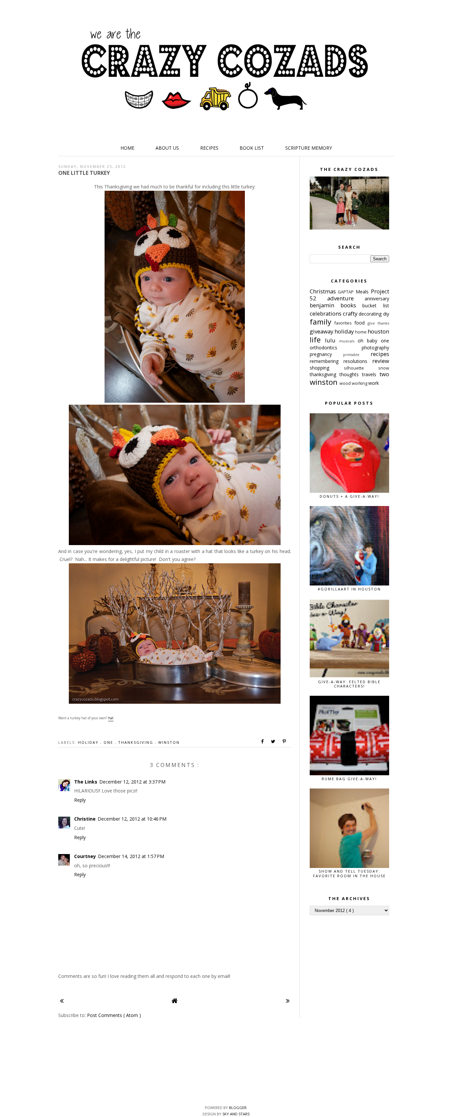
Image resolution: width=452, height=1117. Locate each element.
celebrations (326, 313)
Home (127, 148)
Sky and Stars (235, 1113)
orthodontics (336, 347)
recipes (380, 354)
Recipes (209, 148)
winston (169, 742)
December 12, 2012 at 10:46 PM (132, 819)
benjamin (325, 305)
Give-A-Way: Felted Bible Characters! (349, 683)
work (373, 383)
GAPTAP (347, 292)
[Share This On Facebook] (262, 741)
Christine (85, 819)
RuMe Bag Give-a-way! (349, 778)
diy (386, 314)
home (361, 332)
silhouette (361, 368)
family (322, 322)
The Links (85, 782)
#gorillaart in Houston (349, 588)
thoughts (350, 374)
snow (383, 368)
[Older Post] (287, 1000)
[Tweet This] (273, 741)
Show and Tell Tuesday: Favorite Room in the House (349, 873)
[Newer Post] (61, 1000)
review (380, 361)
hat (110, 718)
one (109, 742)
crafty (351, 313)
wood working (353, 383)
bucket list (375, 305)
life (317, 339)
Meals (363, 291)
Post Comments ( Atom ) (114, 1015)
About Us (167, 148)
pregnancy (326, 354)
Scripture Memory (308, 148)
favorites (344, 323)
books (351, 305)
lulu (332, 340)
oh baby (369, 340)
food (361, 323)
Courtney (85, 856)
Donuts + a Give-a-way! (349, 496)
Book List (252, 148)
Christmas (324, 291)
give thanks (378, 323)
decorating (371, 314)
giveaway (322, 331)
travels (371, 374)
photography (375, 347)
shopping (327, 368)
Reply (80, 800)
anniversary (377, 298)
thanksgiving (136, 742)
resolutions (357, 361)
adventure (346, 298)
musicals (348, 340)
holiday (89, 742)
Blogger (238, 1107)
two (384, 374)
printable (357, 354)
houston (378, 331)
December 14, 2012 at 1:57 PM (131, 856)
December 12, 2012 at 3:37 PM (132, 782)
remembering (326, 361)
